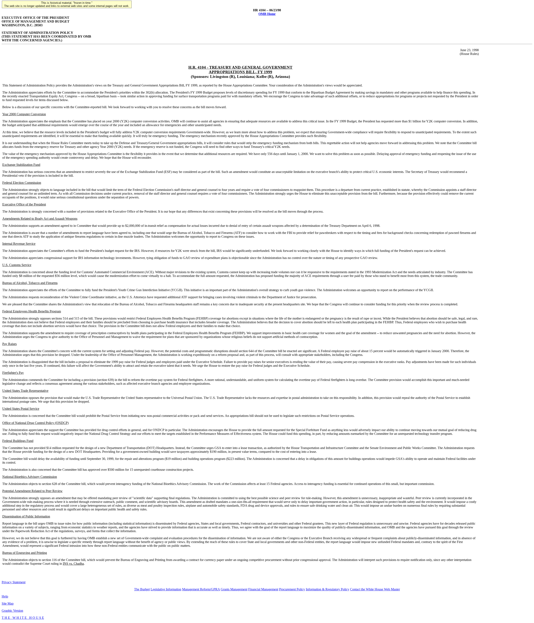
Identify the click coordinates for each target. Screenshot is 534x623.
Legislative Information (166, 589)
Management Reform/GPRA (201, 589)
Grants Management (234, 589)
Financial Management (263, 589)
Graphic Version (12, 610)
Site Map (8, 603)
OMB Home (267, 14)
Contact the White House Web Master (375, 589)
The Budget (142, 589)
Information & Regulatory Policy (327, 589)
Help (5, 596)
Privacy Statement (13, 582)
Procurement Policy (292, 589)
